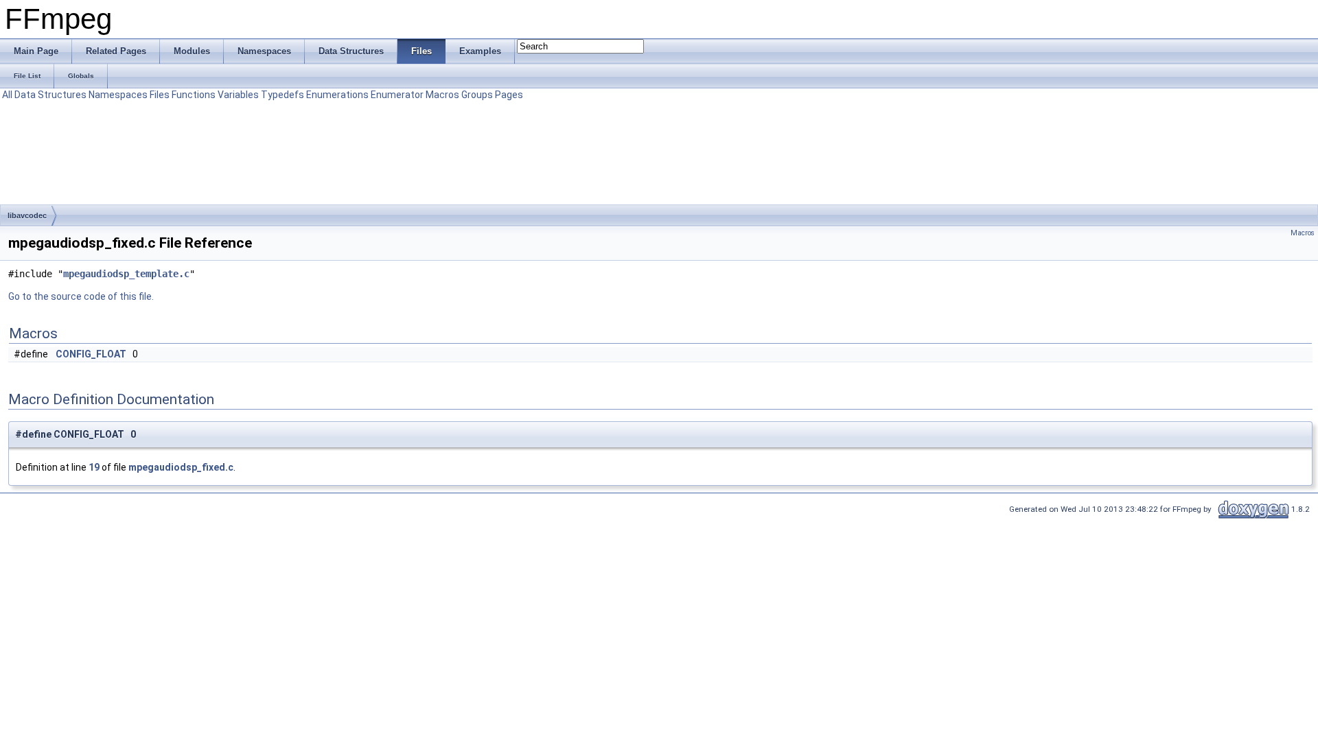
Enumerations (337, 94)
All (7, 94)
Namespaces (118, 94)
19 (94, 467)
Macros (442, 94)
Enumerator (397, 94)
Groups (477, 94)
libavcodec (27, 215)
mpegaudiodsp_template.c (126, 273)
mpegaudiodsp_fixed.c (180, 467)
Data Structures (50, 94)
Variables (238, 94)
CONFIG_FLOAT (91, 354)
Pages (509, 94)
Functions (194, 94)
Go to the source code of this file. (81, 296)
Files (160, 94)
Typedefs (282, 94)
